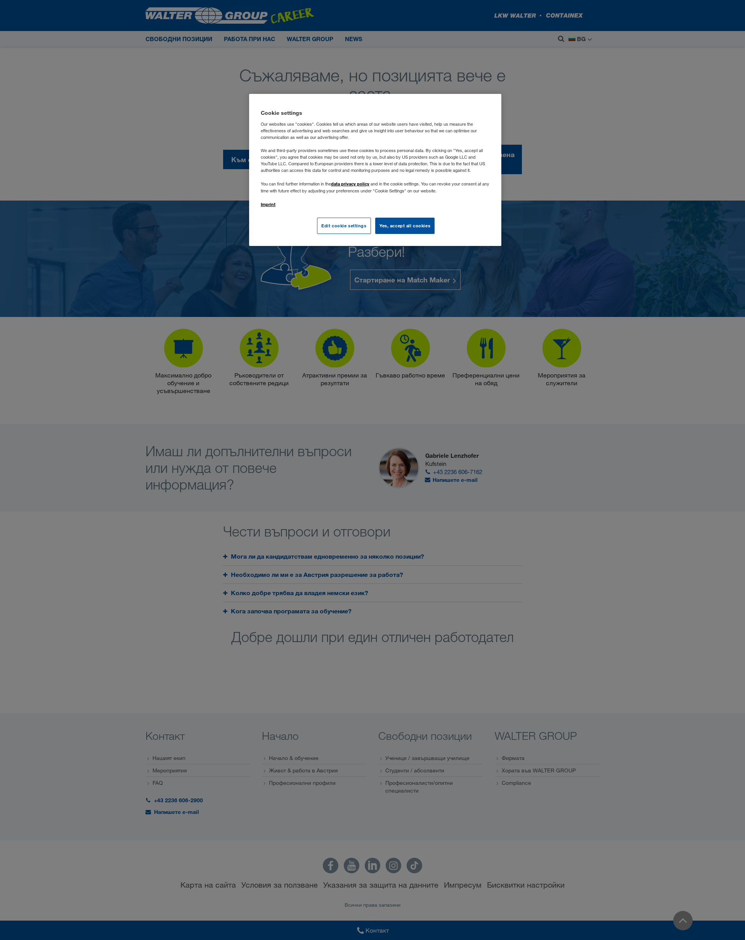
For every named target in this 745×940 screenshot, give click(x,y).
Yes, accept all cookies (404, 226)
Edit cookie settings (343, 226)
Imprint (268, 204)
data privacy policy (350, 184)
